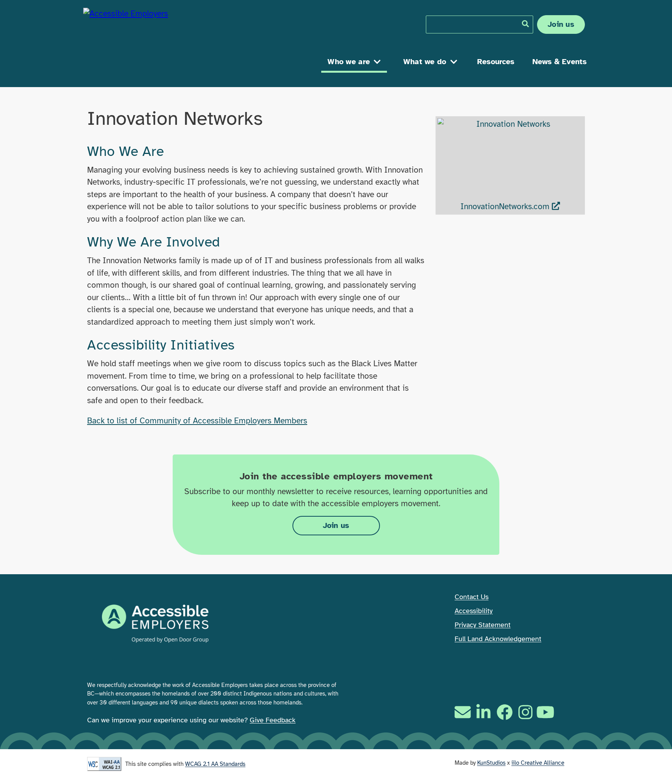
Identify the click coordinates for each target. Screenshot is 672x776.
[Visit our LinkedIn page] (483, 712)
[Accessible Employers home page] (151, 41)
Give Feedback (273, 720)
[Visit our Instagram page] (525, 712)
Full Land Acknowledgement (498, 638)
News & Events (559, 61)
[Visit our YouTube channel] (546, 712)
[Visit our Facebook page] (504, 712)
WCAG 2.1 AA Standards (215, 763)
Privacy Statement (483, 624)
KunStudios (491, 762)
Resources (495, 61)
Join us (561, 24)
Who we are (348, 61)
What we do (424, 61)
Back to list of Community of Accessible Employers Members (197, 421)
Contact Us (471, 596)
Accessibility (474, 610)
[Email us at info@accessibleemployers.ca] (463, 712)
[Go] (525, 23)
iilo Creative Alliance (537, 762)
